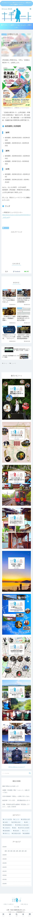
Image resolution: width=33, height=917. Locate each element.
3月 (20, 851)
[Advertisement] (16, 245)
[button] (29, 773)
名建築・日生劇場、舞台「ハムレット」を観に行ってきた (16, 791)
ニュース (6, 228)
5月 (14, 851)
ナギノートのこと (9, 904)
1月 (25, 851)
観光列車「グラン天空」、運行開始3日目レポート (16, 800)
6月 (11, 851)
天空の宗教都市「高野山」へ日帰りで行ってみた (16, 796)
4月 (17, 851)
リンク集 (16, 907)
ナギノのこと (24, 904)
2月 (23, 851)
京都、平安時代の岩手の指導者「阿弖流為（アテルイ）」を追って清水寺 (16, 805)
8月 (6, 851)
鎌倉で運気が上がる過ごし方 (10, 786)
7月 (9, 851)
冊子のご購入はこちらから (16, 767)
